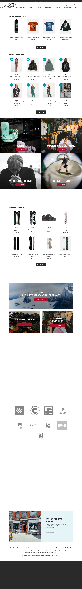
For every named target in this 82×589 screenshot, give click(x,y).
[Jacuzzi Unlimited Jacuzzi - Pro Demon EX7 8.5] (16, 26)
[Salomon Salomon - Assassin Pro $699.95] (33, 243)
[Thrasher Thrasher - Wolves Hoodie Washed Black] (65, 26)
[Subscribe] (65, 532)
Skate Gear (39, 7)
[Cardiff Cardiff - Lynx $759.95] (16, 243)
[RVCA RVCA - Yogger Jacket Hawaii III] (33, 65)
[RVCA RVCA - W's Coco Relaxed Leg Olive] (49, 90)
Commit (30, 7)
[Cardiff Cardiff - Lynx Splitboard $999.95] (65, 217)
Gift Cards (4, 10)
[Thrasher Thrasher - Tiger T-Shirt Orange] (33, 26)
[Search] (78, 4)
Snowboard (9, 7)
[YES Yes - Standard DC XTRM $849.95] (49, 243)
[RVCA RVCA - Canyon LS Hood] (49, 65)
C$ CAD (70, 4)
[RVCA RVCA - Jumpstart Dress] (33, 90)
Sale (1, 7)
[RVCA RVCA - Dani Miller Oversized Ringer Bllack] (16, 90)
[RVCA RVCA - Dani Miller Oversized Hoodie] (65, 65)
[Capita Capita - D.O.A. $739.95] (33, 217)
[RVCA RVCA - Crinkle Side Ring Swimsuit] (16, 65)
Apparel (58, 7)
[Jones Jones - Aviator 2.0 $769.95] (65, 243)
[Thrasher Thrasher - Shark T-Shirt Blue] (49, 26)
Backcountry (20, 7)
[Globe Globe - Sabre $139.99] (49, 217)
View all (41, 47)
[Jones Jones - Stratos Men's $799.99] (16, 217)
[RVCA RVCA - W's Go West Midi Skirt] (65, 90)
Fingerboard (49, 7)
